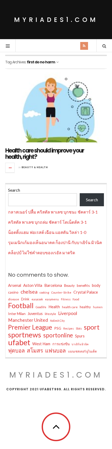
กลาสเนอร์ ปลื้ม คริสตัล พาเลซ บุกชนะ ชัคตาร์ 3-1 (53, 211)
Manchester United (28, 320)
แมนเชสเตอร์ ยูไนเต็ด (82, 351)
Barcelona (53, 285)
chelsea (29, 292)
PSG (57, 328)
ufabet (19, 342)
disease (13, 299)
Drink (25, 299)
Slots (79, 328)
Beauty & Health (35, 167)
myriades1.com (56, 19)
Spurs (80, 336)
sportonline (58, 335)
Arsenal (14, 285)
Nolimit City (57, 320)
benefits (83, 285)
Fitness (66, 299)
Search (14, 189)
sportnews (24, 335)
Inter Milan (17, 313)
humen (98, 307)
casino (13, 292)
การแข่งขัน (61, 344)
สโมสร (35, 350)
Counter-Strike (61, 292)
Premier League (30, 327)
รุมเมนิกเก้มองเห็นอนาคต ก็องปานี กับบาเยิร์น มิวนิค (55, 242)
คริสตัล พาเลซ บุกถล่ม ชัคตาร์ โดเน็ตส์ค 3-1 (47, 222)
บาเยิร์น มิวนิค (80, 344)
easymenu (52, 299)
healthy (85, 307)
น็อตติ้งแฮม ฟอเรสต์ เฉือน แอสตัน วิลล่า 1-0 (47, 232)
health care (70, 307)
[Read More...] (10, 167)
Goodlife (41, 307)
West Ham (41, 344)
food (76, 299)
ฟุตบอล (16, 350)
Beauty (69, 285)
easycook (37, 299)
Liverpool (67, 313)
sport (91, 327)
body (96, 285)
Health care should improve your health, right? (44, 154)
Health (54, 307)
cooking (44, 292)
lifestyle (50, 314)
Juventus (35, 313)
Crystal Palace (85, 292)
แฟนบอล (55, 350)
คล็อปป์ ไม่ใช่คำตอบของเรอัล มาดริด (41, 252)
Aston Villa (32, 285)
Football (21, 305)
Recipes (68, 328)
